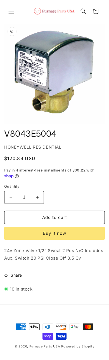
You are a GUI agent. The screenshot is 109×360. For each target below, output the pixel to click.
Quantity (11, 186)
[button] (11, 11)
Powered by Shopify (77, 346)
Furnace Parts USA (44, 346)
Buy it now (54, 233)
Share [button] (16, 275)
